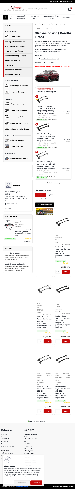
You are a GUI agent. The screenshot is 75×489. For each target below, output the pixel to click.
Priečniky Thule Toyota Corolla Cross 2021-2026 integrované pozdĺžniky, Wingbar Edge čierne (63, 392)
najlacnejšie (41, 195)
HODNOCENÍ (66, 17)
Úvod (36, 25)
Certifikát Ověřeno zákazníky (15, 264)
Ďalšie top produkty (53, 183)
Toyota (39, 28)
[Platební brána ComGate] (37, 421)
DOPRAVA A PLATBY (35, 17)
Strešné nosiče (46, 25)
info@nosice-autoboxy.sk (50, 59)
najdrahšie (51, 195)
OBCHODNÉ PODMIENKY (21, 17)
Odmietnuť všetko (21, 482)
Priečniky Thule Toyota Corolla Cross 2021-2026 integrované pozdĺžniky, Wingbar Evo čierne (63, 321)
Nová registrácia (66, 1)
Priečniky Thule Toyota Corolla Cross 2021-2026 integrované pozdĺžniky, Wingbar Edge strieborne (44, 392)
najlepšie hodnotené (43, 199)
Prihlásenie (54, 1)
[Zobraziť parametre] (44, 205)
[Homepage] (5, 17)
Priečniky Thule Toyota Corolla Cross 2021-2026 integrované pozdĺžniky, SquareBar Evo (63, 252)
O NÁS (11, 17)
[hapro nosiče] (44, 211)
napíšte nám (12, 204)
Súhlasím (36, 482)
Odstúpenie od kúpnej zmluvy (63, 486)
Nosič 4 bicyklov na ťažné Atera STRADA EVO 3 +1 (23, 233)
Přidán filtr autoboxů (12, 253)
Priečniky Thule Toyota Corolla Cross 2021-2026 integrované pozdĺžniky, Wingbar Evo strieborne (44, 322)
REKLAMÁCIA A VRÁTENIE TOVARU (51, 17)
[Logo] (15, 8)
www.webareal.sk (22, 486)
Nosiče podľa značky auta (61, 25)
